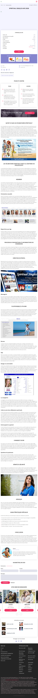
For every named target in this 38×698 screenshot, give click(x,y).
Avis (1, 649)
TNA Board (30, 667)
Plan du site (3, 660)
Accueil (2, 648)
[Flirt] (26, 59)
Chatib (20, 664)
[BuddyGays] (4, 633)
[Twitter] (7, 70)
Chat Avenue (21, 662)
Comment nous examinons (6, 655)
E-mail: (21, 568)
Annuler (13, 582)
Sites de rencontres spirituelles (7, 75)
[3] (9, 566)
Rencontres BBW (31, 652)
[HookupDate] (21, 624)
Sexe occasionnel (22, 655)
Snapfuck (30, 671)
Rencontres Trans (31, 657)
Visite (19, 51)
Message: (3, 573)
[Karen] (7, 552)
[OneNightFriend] (19, 59)
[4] (10, 566)
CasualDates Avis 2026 (28, 628)
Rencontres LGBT (22, 648)
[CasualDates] (21, 628)
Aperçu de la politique (5, 657)
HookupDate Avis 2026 (28, 624)
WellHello (21, 671)
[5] (11, 566)
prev (17, 614)
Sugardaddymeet (22, 666)
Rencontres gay (22, 651)
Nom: (2, 568)
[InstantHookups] (4, 628)
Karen (14, 548)
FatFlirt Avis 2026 (10, 624)
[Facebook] (2, 70)
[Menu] (36, 1)
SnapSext (30, 669)
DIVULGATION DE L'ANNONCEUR (7, 653)
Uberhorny (21, 669)
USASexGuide (21, 673)
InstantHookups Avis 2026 (12, 628)
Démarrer (30, 113)
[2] (8, 566)
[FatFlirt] (4, 624)
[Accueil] (1, 1)
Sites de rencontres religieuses (7, 72)
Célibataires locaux (31, 651)
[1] (7, 566)
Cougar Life (30, 664)
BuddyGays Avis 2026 (11, 633)
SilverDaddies (30, 662)
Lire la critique (11, 607)
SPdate (29, 666)
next (21, 614)
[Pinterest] (9, 70)
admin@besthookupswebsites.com (12, 679)
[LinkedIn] (4, 70)
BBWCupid (21, 667)
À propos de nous (4, 651)
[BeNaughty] (12, 59)
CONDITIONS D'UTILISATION (6, 658)
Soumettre (5, 582)
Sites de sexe (30, 659)
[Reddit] (16, 641)
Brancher (20, 657)
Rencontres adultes (31, 655)
